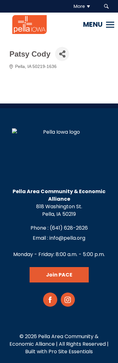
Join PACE (59, 274)
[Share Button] (62, 54)
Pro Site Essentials (70, 351)
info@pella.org (67, 238)
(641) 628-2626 (69, 228)
